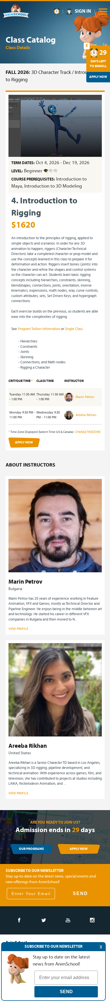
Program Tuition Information (39, 329)
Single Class (74, 329)
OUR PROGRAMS (31, 849)
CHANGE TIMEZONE (87, 432)
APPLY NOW (24, 442)
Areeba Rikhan (85, 415)
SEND (80, 893)
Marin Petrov (84, 397)
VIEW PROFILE (18, 629)
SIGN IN (83, 11)
